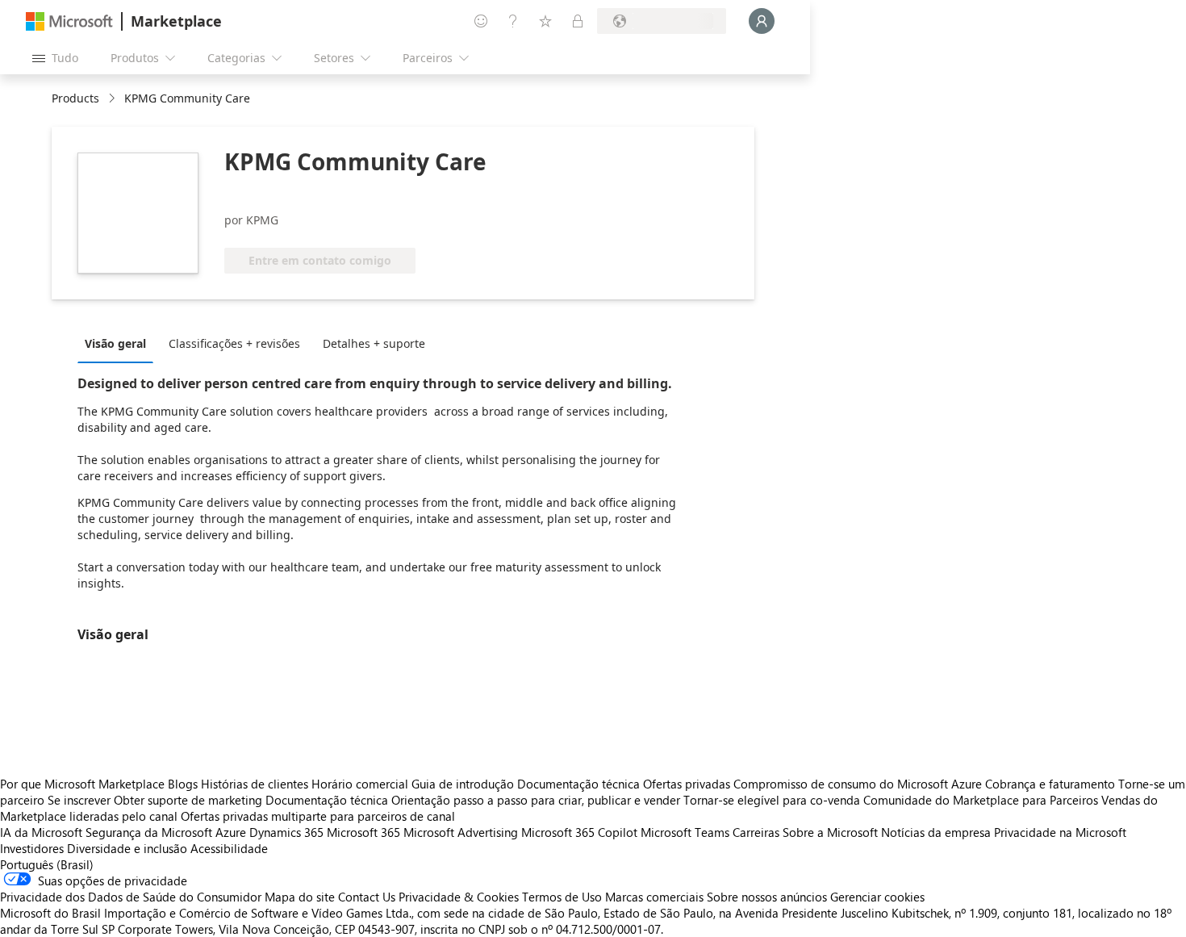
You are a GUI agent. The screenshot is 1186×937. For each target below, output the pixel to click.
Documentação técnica (578, 784)
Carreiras (756, 832)
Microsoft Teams (685, 832)
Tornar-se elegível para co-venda (771, 800)
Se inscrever (79, 800)
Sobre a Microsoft (830, 832)
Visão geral (115, 343)
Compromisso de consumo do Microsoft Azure (859, 784)
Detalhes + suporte (374, 343)
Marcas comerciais (654, 897)
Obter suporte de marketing (188, 800)
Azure (230, 832)
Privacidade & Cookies (459, 897)
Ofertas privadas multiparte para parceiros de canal (318, 816)
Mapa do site (300, 897)
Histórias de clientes (254, 784)
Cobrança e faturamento (1050, 784)
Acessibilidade (229, 848)
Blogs (183, 784)
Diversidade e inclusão (127, 848)
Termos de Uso (562, 897)
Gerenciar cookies (877, 897)
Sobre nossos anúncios (767, 897)
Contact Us (366, 897)
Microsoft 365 (363, 832)
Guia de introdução (462, 784)
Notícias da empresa (936, 832)
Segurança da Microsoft (149, 832)
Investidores (32, 848)
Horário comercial (359, 784)
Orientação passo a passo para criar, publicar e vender (535, 800)
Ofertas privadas (686, 784)
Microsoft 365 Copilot (579, 832)
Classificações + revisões (234, 343)
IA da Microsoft (41, 832)
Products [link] (75, 98)
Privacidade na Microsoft (1060, 832)
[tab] (119, 343)
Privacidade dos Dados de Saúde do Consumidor (130, 897)
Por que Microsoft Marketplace (82, 784)
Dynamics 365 (286, 832)
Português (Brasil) (47, 864)
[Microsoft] (69, 21)
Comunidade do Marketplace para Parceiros (980, 800)
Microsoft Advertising (460, 832)
